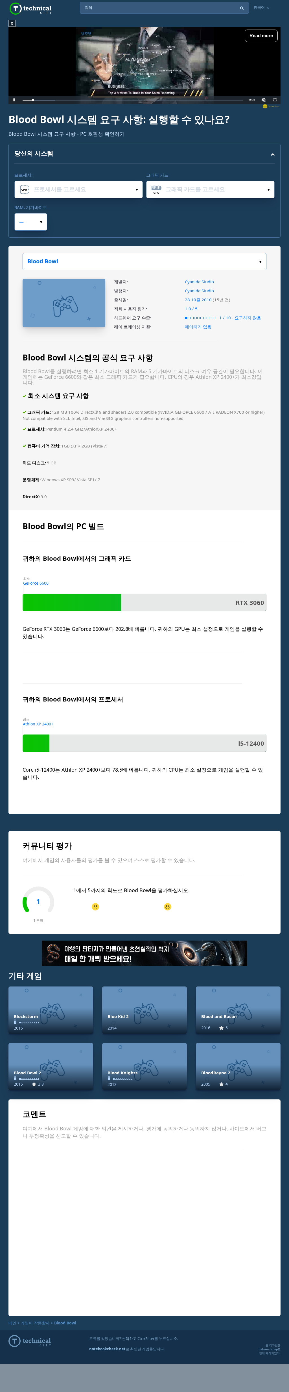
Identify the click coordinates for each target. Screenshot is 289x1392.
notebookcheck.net (107, 1348)
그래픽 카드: (158, 175)
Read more (261, 35)
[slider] (133, 100)
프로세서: (23, 175)
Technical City (30, 9)
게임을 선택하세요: (144, 261)
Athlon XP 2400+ (38, 724)
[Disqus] (144, 1232)
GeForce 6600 (36, 583)
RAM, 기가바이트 (30, 207)
